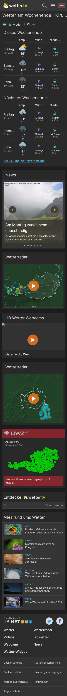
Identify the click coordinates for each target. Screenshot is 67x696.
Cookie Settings (13, 662)
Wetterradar (43, 630)
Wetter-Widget (15, 651)
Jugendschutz (12, 691)
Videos (9, 637)
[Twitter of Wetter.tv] (49, 621)
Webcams (11, 644)
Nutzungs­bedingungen (48, 672)
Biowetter (41, 637)
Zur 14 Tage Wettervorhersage (24, 161)
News (10, 175)
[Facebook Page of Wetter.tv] (59, 621)
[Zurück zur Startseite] (15, 5)
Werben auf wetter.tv (16, 681)
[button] (54, 209)
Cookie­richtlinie (12, 672)
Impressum (41, 681)
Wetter (9, 630)
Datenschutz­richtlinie (47, 662)
